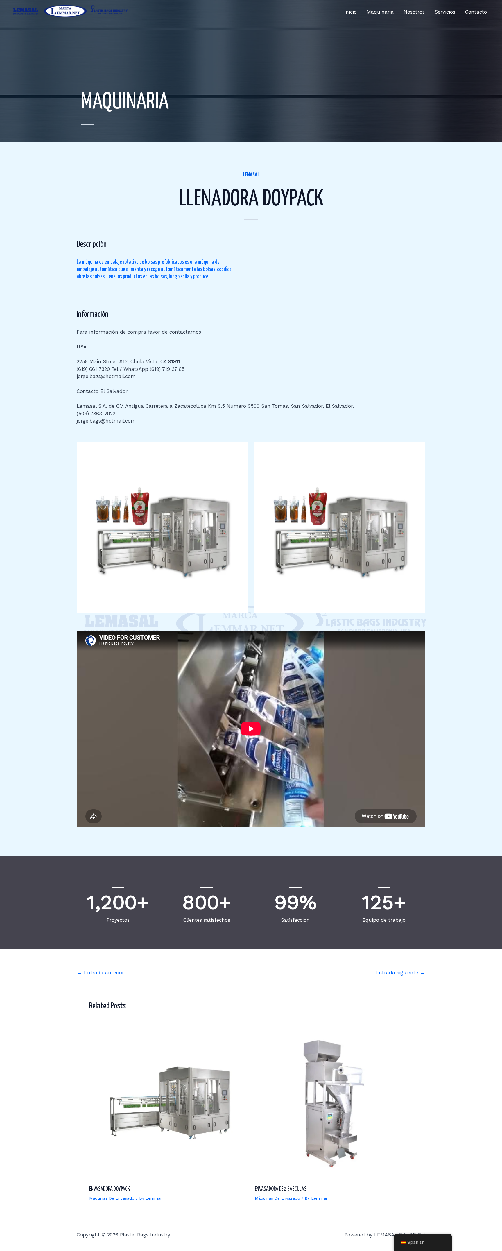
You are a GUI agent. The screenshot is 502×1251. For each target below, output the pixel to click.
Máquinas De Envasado (112, 1198)
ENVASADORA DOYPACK (109, 1189)
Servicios (445, 12)
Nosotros (414, 12)
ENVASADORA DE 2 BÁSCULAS (280, 1189)
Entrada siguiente (400, 972)
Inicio (350, 12)
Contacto (476, 12)
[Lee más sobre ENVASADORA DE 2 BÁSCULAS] (334, 1102)
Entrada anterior (100, 972)
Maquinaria (380, 12)
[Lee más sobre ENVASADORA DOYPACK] (168, 1102)
